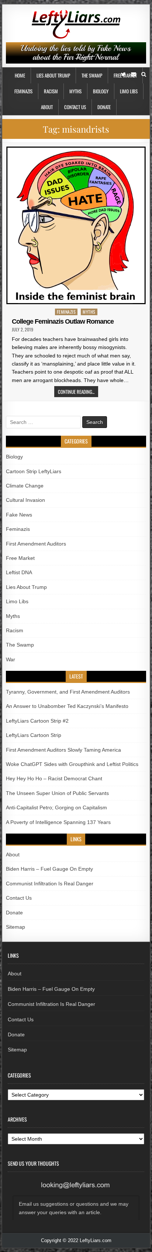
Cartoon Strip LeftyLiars (33, 471)
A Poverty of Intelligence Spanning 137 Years (58, 822)
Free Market (20, 558)
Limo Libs (129, 91)
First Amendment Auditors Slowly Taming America (63, 750)
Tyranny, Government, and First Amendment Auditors (68, 692)
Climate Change (25, 486)
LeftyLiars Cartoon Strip (33, 735)
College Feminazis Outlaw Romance (63, 321)
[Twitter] (123, 74)
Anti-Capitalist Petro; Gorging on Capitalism (56, 807)
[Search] (143, 74)
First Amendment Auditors (36, 544)
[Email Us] (133, 74)
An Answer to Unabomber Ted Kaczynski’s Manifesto (67, 706)
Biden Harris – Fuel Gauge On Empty (49, 869)
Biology (100, 91)
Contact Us (75, 107)
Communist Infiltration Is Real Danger (49, 883)
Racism (51, 91)
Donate (104, 107)
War (10, 659)
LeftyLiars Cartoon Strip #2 (37, 721)
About (47, 107)
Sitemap (15, 927)
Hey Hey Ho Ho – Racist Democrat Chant (54, 778)
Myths (75, 91)
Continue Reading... (76, 391)
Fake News (19, 515)
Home (20, 75)
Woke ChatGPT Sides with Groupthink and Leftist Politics (72, 764)
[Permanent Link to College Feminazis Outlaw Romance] (76, 225)
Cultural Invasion (25, 500)
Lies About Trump (53, 75)
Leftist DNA (19, 572)
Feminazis (23, 91)
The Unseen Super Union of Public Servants (57, 793)
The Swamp (92, 75)
